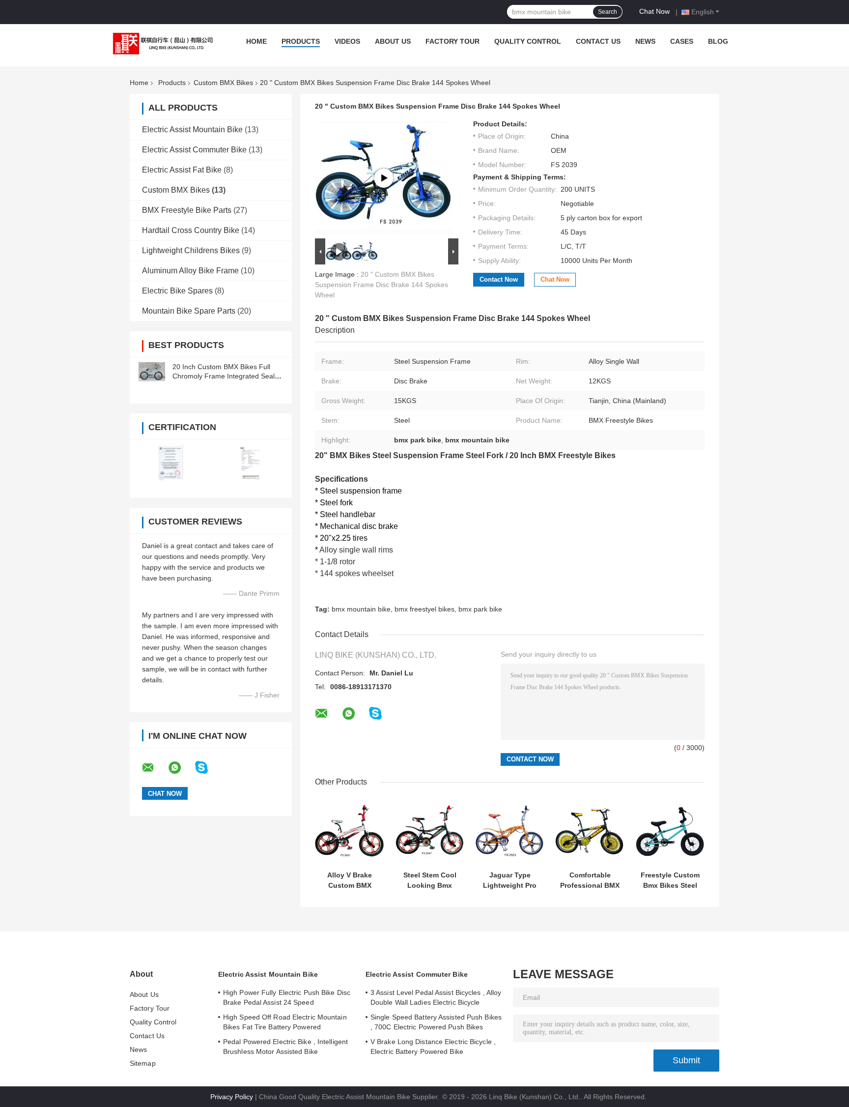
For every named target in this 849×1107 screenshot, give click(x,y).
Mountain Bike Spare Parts (188, 311)
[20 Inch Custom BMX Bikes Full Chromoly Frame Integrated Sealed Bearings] (152, 371)
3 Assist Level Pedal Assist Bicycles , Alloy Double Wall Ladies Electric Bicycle (435, 997)
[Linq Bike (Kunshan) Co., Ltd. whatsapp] (181, 767)
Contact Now (499, 279)
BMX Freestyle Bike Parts (186, 210)
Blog (718, 41)
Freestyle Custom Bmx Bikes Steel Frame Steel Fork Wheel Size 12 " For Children (670, 880)
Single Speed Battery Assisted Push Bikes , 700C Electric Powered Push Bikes (436, 1022)
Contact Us (598, 41)
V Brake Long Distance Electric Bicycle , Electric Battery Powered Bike (433, 1046)
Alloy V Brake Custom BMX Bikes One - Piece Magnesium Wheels (349, 880)
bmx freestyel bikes (424, 609)
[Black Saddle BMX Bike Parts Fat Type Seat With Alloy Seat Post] (384, 177)
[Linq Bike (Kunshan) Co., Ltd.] (161, 43)
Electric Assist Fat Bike (182, 170)
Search (607, 11)
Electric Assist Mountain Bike (192, 129)
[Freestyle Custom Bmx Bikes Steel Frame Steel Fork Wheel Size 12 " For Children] (670, 831)
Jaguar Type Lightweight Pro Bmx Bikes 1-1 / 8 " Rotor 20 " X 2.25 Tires (509, 880)
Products (301, 41)
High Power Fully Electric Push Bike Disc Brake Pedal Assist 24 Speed (286, 997)
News (645, 41)
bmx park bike (480, 609)
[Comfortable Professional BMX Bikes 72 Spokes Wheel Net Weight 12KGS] (589, 831)
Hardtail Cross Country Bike (190, 230)
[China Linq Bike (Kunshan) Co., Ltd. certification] (170, 462)
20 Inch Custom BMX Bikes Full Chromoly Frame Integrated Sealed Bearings (227, 376)
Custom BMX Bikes (223, 83)
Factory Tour (452, 41)
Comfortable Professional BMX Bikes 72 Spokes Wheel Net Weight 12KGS (590, 880)
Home (256, 41)
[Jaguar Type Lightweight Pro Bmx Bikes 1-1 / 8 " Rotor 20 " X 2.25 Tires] (509, 831)
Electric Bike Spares (177, 291)
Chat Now (654, 11)
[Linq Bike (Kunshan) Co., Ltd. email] (154, 767)
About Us (393, 41)
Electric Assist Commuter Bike (194, 150)
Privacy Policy (231, 1097)
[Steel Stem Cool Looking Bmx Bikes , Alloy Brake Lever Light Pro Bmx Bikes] (429, 831)
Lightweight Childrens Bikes (191, 250)
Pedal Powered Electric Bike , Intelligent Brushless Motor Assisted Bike (285, 1046)
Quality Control (527, 41)
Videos (347, 41)
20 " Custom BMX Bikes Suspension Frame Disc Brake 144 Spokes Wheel (381, 284)
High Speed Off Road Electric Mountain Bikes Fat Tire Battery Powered (285, 1022)
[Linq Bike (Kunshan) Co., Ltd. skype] (207, 767)
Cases (681, 41)
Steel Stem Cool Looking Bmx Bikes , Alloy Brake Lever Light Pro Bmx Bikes (429, 880)
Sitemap (143, 1063)
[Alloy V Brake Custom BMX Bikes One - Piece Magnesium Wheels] (349, 831)
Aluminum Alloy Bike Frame (190, 270)
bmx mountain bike (361, 609)
